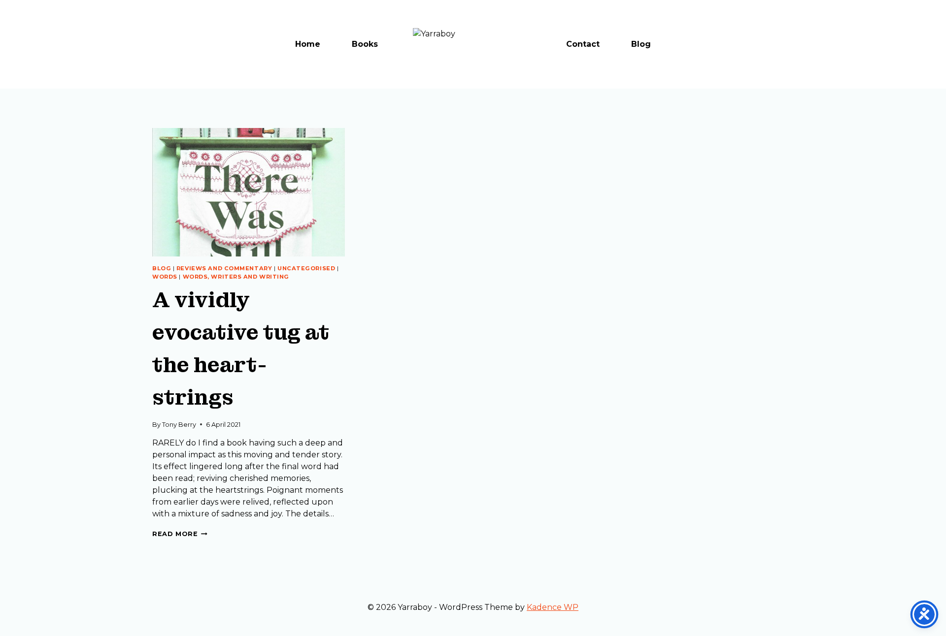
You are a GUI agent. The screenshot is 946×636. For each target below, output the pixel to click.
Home (307, 44)
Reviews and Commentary (224, 268)
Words (164, 276)
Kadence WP (552, 607)
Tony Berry (179, 424)
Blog (641, 44)
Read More (179, 534)
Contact (583, 44)
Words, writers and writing (236, 276)
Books (365, 44)
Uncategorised (306, 268)
